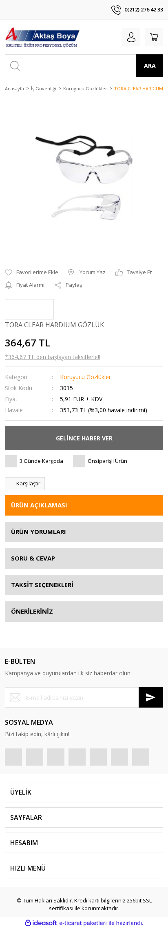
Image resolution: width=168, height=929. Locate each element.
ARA (150, 65)
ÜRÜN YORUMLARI (38, 531)
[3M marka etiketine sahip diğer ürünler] (29, 309)
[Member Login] (131, 37)
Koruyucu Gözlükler (85, 377)
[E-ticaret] (83, 923)
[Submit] (151, 697)
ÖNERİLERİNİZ (32, 611)
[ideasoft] (40, 923)
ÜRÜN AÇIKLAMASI (39, 505)
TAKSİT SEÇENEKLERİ (42, 585)
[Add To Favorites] (31, 272)
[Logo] (42, 37)
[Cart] (154, 37)
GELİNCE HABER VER (84, 438)
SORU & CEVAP (33, 558)
